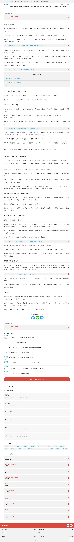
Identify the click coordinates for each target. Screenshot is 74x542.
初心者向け (13, 448)
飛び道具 (65, 448)
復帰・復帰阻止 (31, 448)
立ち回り (51, 448)
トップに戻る (4, 529)
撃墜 (38, 448)
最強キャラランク (5, 532)
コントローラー (41, 446)
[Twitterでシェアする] (33, 317)
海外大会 (44, 448)
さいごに (7, 85)
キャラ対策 (17, 446)
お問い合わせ (41, 536)
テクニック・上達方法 (10, 1)
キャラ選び (32, 446)
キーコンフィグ (8, 446)
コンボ (49, 446)
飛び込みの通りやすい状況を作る (14, 78)
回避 (20, 448)
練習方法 (58, 448)
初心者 (6, 448)
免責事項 (3, 536)
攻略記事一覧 (41, 529)
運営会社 (40, 532)
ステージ (62, 446)
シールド (55, 446)
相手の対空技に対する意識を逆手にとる (15, 82)
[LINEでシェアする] (37, 317)
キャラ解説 (24, 446)
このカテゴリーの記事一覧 (37, 379)
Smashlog (4, 525)
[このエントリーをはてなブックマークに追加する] (42, 317)
